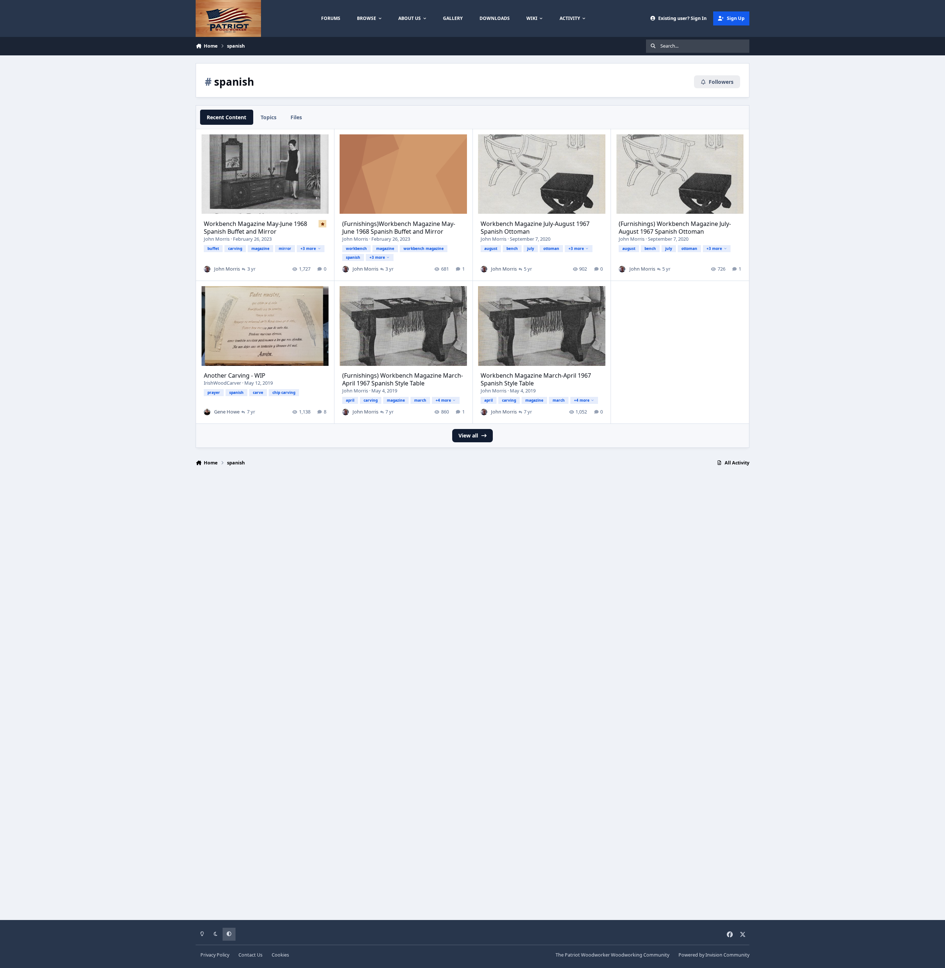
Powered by (713, 955)
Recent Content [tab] (226, 117)
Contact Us (250, 955)
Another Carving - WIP (234, 375)
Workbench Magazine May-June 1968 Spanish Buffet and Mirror (255, 228)
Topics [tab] (268, 117)
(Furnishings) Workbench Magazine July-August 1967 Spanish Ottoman (675, 228)
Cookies (280, 955)
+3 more (308, 248)
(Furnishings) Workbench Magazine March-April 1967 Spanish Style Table (402, 379)
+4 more (443, 400)
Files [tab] (296, 117)
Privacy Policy (214, 955)
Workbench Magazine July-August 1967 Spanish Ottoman (535, 228)
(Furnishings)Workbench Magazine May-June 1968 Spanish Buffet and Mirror (398, 228)
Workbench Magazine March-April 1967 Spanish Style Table (536, 379)
